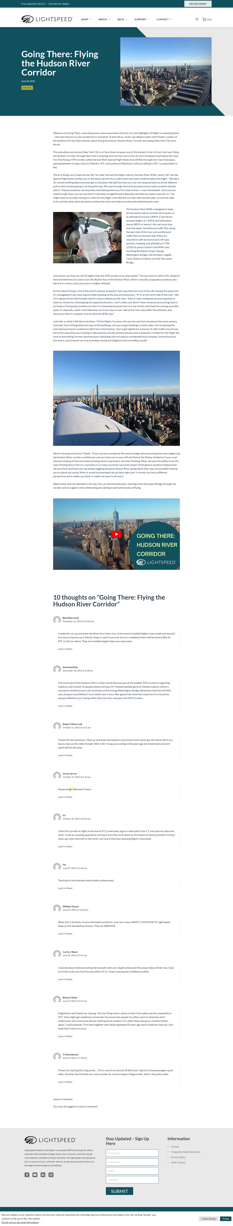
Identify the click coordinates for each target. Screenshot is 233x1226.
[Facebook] (27, 1174)
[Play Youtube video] (116, 534)
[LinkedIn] (43, 1174)
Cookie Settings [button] (209, 1218)
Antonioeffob (70, 667)
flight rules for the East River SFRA (137, 174)
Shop (84, 19)
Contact (163, 19)
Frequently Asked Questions (186, 1151)
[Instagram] (51, 1174)
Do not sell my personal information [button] (20, 1222)
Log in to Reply (65, 649)
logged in (72, 1106)
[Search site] (197, 19)
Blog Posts (27, 87)
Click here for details (58, 3)
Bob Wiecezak (71, 617)
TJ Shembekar (70, 1054)
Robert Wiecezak (72, 723)
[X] (34, 1174)
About (102, 19)
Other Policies (178, 1162)
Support (140, 19)
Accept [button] (226, 1218)
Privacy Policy (178, 1157)
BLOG (121, 19)
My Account (198, 3)
